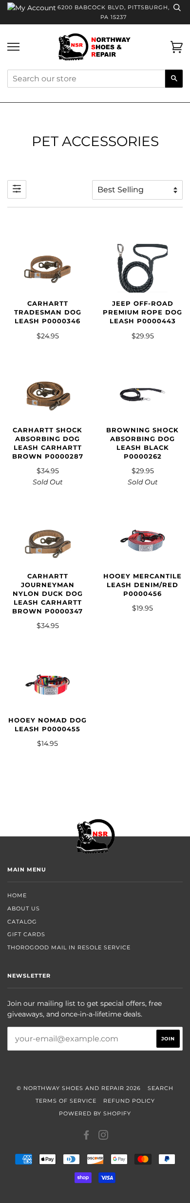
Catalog (22, 921)
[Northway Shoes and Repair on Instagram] (103, 1136)
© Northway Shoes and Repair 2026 (79, 1088)
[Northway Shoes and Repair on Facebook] (86, 1136)
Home (17, 895)
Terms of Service (66, 1100)
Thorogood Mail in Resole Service (69, 947)
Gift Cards (26, 934)
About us (23, 908)
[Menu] (13, 47)
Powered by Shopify (95, 1113)
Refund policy (129, 1100)
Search (160, 1088)
